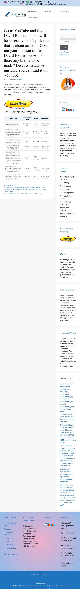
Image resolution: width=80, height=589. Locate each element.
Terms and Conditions (36, 588)
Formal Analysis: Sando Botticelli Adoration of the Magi (24, 194)
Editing (8, 551)
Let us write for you (34, 11)
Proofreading (11, 548)
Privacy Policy (46, 588)
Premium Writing (11, 185)
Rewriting (9, 538)
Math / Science (11, 545)
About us (48, 11)
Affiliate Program (33, 17)
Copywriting (10, 541)
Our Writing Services (62, 11)
